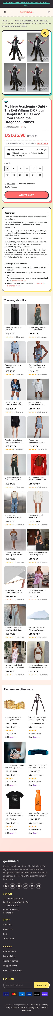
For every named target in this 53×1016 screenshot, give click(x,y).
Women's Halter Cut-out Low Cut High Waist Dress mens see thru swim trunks (38, 554)
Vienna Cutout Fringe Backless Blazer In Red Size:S (37, 479)
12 (33, 168)
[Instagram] (12, 886)
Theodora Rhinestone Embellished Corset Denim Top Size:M (37, 366)
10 (27, 168)
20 (20, 175)
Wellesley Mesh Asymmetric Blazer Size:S (36, 404)
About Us (7, 924)
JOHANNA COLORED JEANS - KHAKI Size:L (13, 479)
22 (27, 175)
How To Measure (10, 187)
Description (9, 213)
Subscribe (42, 985)
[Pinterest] (38, 886)
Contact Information (12, 970)
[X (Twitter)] (32, 886)
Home (4, 21)
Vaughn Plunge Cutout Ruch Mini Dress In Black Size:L (14, 441)
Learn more (42, 143)
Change (42, 149)
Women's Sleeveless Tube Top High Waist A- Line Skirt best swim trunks (14, 554)
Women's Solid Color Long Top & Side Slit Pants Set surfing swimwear (13, 629)
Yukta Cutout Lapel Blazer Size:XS (36, 516)
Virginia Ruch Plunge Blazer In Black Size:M (13, 404)
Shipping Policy (10, 965)
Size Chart (11, 184)
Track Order (8, 938)
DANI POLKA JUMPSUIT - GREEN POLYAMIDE (38, 329)
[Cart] (48, 12)
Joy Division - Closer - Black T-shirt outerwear (14, 814)
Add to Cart (26, 195)
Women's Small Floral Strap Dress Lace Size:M (14, 666)
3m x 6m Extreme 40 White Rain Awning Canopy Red (36, 629)
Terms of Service (10, 961)
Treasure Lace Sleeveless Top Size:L (37, 441)
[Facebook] (6, 886)
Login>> (13, 737)
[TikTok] (25, 886)
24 (33, 175)
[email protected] (19, 280)
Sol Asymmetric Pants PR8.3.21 (13, 329)
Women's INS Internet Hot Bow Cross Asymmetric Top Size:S (37, 591)
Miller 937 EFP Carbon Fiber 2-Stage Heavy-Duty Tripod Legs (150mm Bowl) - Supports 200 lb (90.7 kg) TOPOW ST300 (38, 718)
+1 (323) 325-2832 (11, 905)
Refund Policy (9, 951)
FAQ (5, 933)
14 (40, 168)
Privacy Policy (9, 956)
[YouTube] (19, 886)
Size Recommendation (26, 184)
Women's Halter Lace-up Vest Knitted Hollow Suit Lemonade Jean (38, 666)
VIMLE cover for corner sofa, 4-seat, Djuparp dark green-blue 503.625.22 (37, 766)
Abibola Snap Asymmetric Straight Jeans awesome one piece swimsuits (13, 516)
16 (7, 175)
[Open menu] (5, 12)
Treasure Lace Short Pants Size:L (13, 366)
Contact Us (8, 929)
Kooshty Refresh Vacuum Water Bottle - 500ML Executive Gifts (38, 814)
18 (14, 175)
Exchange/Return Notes (15, 263)
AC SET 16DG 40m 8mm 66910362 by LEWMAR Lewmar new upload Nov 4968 (14, 766)
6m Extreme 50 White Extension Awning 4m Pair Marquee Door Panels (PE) (13, 591)
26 (40, 175)
